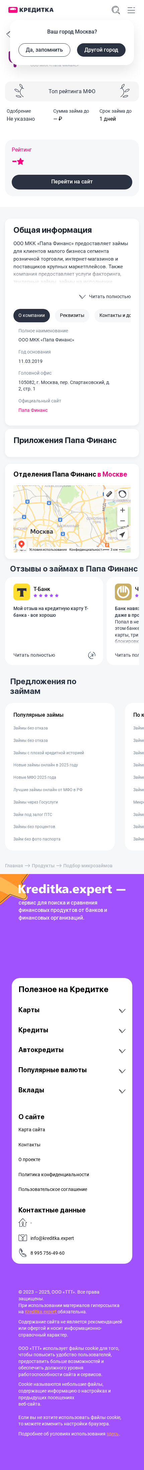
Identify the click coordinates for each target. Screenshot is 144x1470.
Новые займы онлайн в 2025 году (45, 765)
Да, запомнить (44, 50)
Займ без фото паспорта (37, 839)
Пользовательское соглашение (52, 1189)
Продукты (43, 865)
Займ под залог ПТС (32, 814)
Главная (14, 865)
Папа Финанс (33, 410)
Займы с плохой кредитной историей (48, 753)
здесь (112, 1433)
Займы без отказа (30, 728)
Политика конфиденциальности (53, 1174)
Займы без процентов (34, 826)
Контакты (29, 1144)
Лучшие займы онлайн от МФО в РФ (47, 789)
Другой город (101, 50)
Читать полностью (34, 655)
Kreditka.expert (41, 1311)
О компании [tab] (31, 315)
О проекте (29, 1159)
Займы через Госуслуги (35, 802)
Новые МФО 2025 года (34, 777)
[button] (72, 182)
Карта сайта (31, 1129)
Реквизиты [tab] (72, 315)
